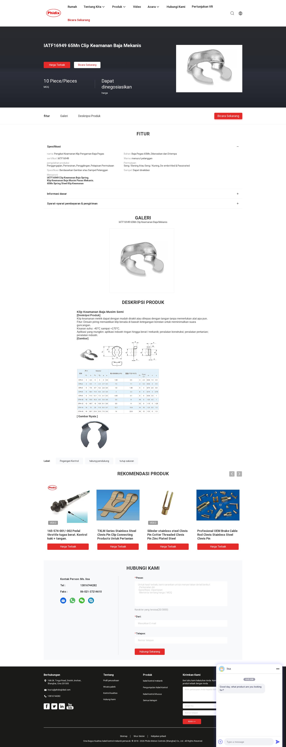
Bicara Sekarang (87, 64)
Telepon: (141, 633)
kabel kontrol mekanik (153, 681)
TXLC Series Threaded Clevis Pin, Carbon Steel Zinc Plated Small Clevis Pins (67, 534)
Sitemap (123, 736)
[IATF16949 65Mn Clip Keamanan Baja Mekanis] (209, 68)
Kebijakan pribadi (158, 736)
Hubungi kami (109, 699)
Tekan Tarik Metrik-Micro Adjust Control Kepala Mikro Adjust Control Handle (166, 534)
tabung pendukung (99, 461)
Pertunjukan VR (202, 6)
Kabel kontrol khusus (152, 694)
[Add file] (220, 741)
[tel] (100, 600)
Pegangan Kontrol (69, 461)
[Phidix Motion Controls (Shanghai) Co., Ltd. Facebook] (47, 706)
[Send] (277, 741)
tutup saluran (126, 461)
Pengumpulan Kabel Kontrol (155, 687)
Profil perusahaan (111, 680)
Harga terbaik (57, 64)
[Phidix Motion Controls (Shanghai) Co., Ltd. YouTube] (70, 706)
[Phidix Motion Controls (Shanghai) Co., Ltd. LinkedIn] (62, 706)
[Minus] (278, 669)
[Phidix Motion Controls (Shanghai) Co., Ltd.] (53, 13)
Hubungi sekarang (149, 651)
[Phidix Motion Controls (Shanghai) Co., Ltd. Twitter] (54, 706)
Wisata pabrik (109, 687)
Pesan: (139, 577)
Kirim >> (192, 721)
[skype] (91, 600)
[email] (63, 600)
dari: (138, 616)
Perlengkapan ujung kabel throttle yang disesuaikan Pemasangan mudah (215, 534)
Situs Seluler (139, 736)
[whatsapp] (72, 600)
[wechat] (82, 600)
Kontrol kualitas (110, 693)
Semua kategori (150, 700)
